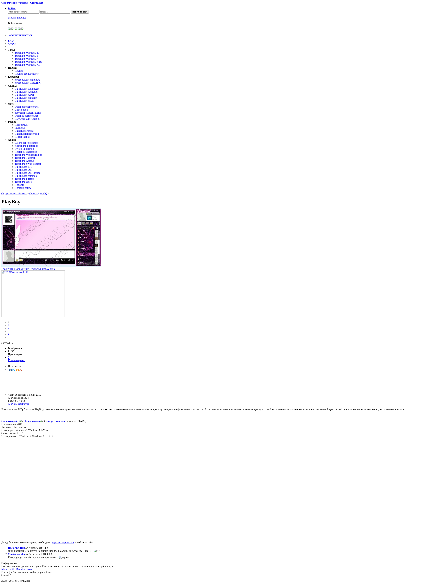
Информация (22, 136)
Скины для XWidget (26, 91)
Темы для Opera (24, 181)
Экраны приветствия (27, 133)
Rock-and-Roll (16, 547)
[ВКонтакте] (10, 370)
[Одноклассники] (17, 370)
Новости (20, 184)
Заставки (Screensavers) (28, 112)
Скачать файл (9, 421)
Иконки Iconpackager (26, 73)
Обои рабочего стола (27, 106)
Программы (21, 124)
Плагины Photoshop (26, 151)
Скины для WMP (24, 100)
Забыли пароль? (17, 17)
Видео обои (21, 109)
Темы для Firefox (24, 178)
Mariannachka (16, 554)
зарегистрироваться (63, 542)
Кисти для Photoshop (26, 145)
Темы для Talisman (25, 157)
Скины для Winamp (26, 97)
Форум (12, 43)
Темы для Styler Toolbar (28, 163)
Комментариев (16, 359)
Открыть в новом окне (42, 268)
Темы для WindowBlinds (28, 154)
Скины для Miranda (26, 175)
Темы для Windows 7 (26, 58)
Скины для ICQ (24, 166)
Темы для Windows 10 (27, 52)
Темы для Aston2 (24, 160)
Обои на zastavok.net (26, 115)
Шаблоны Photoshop (26, 142)
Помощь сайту (23, 187)
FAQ (11, 40)
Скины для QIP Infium (27, 172)
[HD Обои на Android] (33, 316)
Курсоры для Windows (27, 79)
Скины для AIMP (25, 94)
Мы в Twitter (8, 569)
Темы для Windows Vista (28, 61)
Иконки (19, 70)
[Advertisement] (101, 382)
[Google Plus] (21, 370)
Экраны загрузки (24, 130)
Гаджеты (20, 127)
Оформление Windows (14, 193)
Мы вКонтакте (24, 569)
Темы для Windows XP (27, 64)
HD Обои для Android (27, 118)
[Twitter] (14, 370)
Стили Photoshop (24, 148)
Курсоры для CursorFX (28, 82)
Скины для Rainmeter (27, 88)
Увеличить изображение (15, 268)
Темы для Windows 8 (26, 55)
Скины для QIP (23, 169)
